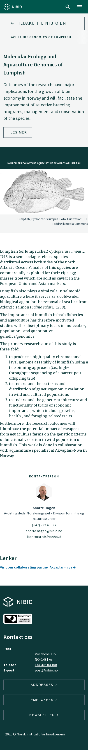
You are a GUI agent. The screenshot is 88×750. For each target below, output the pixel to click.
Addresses (43, 685)
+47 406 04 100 (46, 665)
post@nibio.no (46, 670)
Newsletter (42, 715)
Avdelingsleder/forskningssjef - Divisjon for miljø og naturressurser (44, 513)
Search (67, 6)
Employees (43, 700)
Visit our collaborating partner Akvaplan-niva (36, 567)
